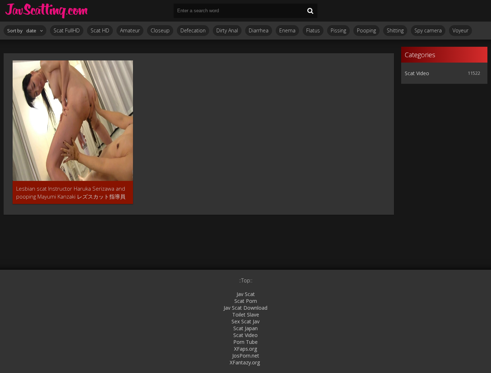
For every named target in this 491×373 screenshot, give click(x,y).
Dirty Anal (227, 30)
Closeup (160, 30)
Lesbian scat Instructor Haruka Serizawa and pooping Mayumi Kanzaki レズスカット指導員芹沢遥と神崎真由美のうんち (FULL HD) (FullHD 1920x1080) (72, 192)
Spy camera (428, 30)
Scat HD (100, 30)
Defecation (193, 30)
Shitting (395, 30)
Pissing (338, 30)
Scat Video (417, 73)
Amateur (130, 30)
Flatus (313, 30)
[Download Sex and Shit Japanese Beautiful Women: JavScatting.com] (47, 11)
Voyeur (460, 30)
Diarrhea (259, 30)
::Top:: (245, 280)
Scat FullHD (67, 30)
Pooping (366, 30)
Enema (287, 30)
